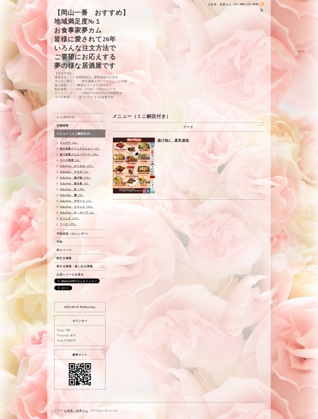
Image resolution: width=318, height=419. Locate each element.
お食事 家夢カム (76, 410)
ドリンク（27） (70, 218)
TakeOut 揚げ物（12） (75, 177)
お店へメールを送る (70, 274)
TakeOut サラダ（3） (75, 171)
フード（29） (68, 224)
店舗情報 (63, 125)
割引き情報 (64, 258)
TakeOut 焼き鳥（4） (75, 183)
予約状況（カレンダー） (73, 233)
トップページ (66, 117)
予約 (60, 241)
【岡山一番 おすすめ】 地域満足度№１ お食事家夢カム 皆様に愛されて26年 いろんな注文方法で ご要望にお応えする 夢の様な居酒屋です (91, 39)
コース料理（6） (70, 160)
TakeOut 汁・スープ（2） (77, 212)
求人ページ (64, 250)
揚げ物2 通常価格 (173, 140)
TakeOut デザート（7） (76, 200)
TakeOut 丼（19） (73, 189)
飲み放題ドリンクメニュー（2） (80, 148)
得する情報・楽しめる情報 (75, 266)
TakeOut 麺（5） (72, 195)
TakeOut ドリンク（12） (77, 206)
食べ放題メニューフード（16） (79, 154)
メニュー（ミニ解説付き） (75, 133)
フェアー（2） (69, 142)
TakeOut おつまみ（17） (77, 166)
